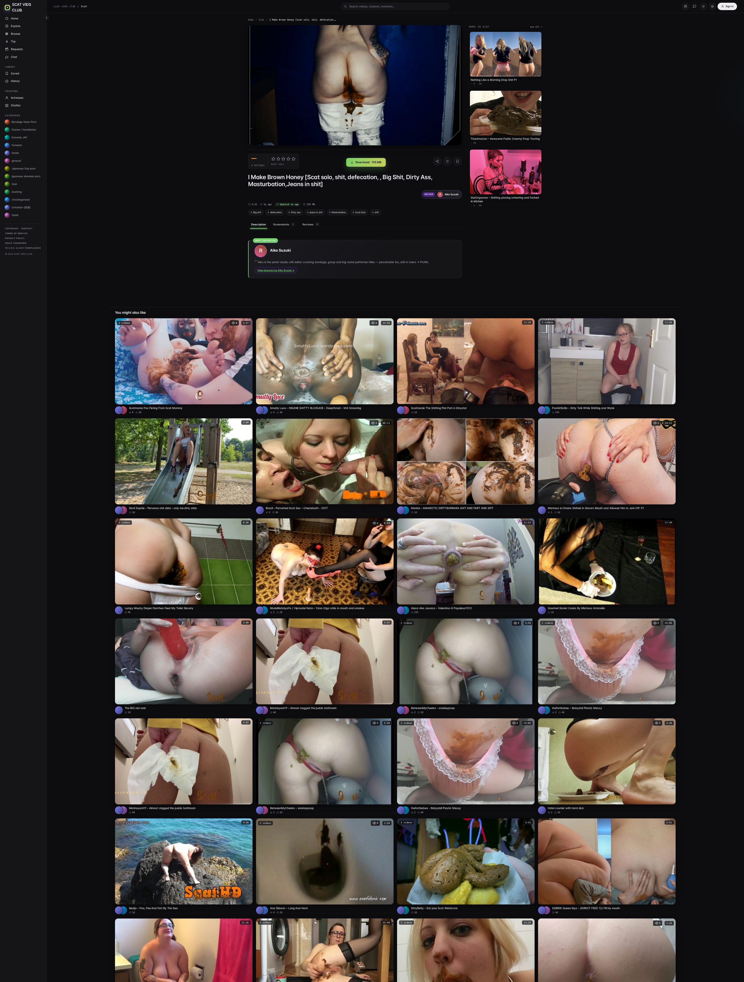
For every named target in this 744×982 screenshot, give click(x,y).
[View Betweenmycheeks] (405, 710)
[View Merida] (405, 510)
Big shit (257, 212)
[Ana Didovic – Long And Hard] (325, 866)
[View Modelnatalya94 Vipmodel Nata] (264, 610)
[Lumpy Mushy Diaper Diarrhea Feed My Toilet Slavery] (184, 566)
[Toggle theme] (703, 6)
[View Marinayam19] (264, 710)
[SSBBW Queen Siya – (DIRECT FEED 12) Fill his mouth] (607, 866)
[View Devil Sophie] (123, 510)
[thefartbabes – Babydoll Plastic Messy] (607, 666)
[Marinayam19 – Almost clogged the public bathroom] (325, 666)
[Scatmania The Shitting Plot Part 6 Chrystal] (466, 366)
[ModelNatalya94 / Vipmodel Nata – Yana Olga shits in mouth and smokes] (325, 566)
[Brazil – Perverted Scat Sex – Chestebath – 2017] (325, 466)
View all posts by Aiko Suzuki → (275, 270)
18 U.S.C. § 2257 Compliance (23, 248)
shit (377, 212)
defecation (276, 212)
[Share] (437, 161)
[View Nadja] (123, 910)
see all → (536, 27)
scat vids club (64, 6)
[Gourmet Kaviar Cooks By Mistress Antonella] (607, 566)
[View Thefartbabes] (546, 710)
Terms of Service (16, 233)
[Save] (457, 161)
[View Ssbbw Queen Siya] (546, 910)
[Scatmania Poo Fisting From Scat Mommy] (184, 366)
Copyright (12, 228)
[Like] (447, 161)
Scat (261, 19)
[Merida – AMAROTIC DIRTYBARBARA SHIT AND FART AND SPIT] (466, 466)
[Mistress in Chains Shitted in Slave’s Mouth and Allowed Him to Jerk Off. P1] (607, 466)
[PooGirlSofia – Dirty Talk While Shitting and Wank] (607, 366)
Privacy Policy (15, 238)
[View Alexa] (405, 610)
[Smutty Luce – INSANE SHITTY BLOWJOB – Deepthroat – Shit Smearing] (325, 366)
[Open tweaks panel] (712, 6)
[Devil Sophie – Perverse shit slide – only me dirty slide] (184, 466)
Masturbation (339, 212)
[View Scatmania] (123, 410)
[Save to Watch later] (247, 322)
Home (251, 19)
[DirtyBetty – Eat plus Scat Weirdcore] (466, 866)
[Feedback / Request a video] (694, 6)
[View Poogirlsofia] (546, 410)
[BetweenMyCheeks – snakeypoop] (466, 666)
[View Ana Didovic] (264, 910)
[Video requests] (685, 6)
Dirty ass (296, 212)
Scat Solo (360, 212)
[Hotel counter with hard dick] (607, 766)
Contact (27, 228)
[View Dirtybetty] (405, 910)
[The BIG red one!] (184, 666)
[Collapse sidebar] (46, 17)
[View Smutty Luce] (264, 410)
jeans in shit (316, 212)
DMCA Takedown (15, 243)
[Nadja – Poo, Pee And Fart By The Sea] (184, 866)
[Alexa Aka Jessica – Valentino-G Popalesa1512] (466, 566)
